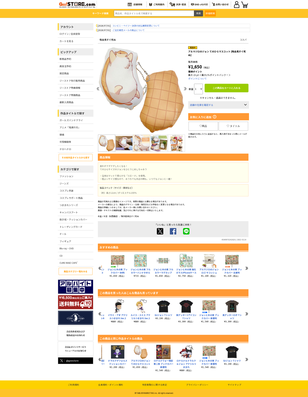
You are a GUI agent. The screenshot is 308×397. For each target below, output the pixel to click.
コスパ (243, 39)
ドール (63, 234)
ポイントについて (197, 78)
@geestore (72, 360)
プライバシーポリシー (197, 384)
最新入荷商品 (66, 102)
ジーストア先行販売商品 (72, 80)
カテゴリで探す (69, 169)
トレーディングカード (71, 226)
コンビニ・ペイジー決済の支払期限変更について (136, 25)
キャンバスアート (69, 212)
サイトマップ (234, 384)
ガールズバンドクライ (71, 120)
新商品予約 (65, 59)
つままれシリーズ (69, 205)
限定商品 (64, 73)
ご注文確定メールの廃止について (128, 30)
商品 (204, 126)
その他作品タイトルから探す (75, 157)
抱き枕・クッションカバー (73, 219)
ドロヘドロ (65, 149)
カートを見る (66, 41)
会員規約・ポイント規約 (110, 384)
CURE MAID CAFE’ (69, 262)
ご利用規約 (73, 384)
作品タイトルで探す (72, 113)
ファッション (66, 176)
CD (61, 255)
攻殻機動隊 (65, 141)
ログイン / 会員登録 (70, 33)
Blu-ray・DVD (67, 248)
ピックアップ (68, 52)
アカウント (67, 27)
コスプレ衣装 (66, 190)
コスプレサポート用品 (71, 198)
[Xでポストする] (160, 233)
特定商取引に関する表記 (154, 384)
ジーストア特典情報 (70, 87)
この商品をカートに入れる (226, 88)
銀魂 (62, 134)
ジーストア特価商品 (70, 95)
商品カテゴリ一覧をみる (75, 271)
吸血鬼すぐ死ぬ (108, 39)
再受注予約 (65, 66)
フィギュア (65, 241)
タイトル (235, 126)
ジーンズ (64, 183)
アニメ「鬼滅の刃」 (70, 127)
